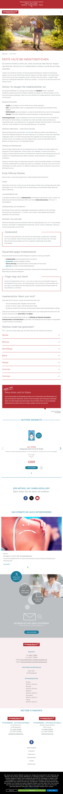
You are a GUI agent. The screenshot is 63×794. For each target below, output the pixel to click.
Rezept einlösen (32, 5)
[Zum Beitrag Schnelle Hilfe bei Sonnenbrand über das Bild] (31, 534)
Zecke (13, 236)
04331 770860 (33, 3)
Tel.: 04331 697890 (15, 729)
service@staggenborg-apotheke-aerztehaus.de (33, 660)
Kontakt (31, 761)
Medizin (4, 54)
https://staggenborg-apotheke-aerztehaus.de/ (34, 662)
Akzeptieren (32, 790)
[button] (61, 447)
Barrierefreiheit (31, 757)
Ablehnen (11, 790)
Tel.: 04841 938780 (47, 729)
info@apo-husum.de (47, 734)
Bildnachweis (31, 764)
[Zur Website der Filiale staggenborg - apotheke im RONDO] (16, 718)
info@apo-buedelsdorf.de (15, 734)
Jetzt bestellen (31, 467)
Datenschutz (31, 754)
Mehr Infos (52, 790)
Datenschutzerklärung (31, 788)
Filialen (41, 5)
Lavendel (28, 132)
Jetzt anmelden (31, 632)
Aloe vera (8, 266)
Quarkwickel (9, 261)
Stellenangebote (31, 748)
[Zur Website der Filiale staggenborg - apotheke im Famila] (47, 718)
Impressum (31, 751)
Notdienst (24, 5)
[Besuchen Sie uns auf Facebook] (31, 742)
